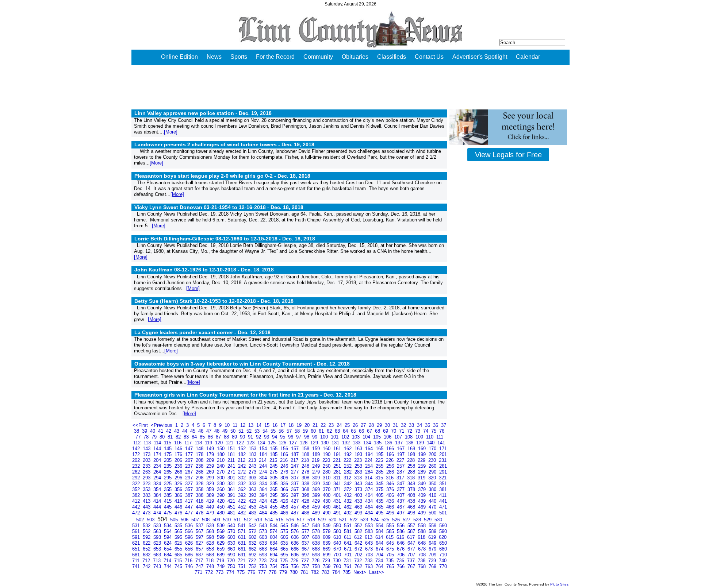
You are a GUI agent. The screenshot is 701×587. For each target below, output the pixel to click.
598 (210, 537)
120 (219, 442)
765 (390, 566)
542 (253, 525)
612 (358, 537)
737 (411, 560)
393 (253, 495)
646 (401, 543)
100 (324, 437)
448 (200, 507)
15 (267, 425)
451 (232, 507)
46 (201, 431)
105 (377, 437)
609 (327, 537)
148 (200, 448)
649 (433, 543)
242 (242, 466)
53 (257, 431)
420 (221, 501)
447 (189, 507)
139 (420, 442)
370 (327, 489)
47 (209, 431)
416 (179, 501)
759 (327, 566)
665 (285, 549)
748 (210, 566)
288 (412, 472)
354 (157, 489)
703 (369, 554)
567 (200, 531)
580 (337, 531)
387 (189, 495)
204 (157, 460)
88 (227, 437)
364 (263, 489)
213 (252, 460)
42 (169, 431)
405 (380, 495)
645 (390, 543)
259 (422, 466)
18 (291, 425)
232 (136, 466)
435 (380, 501)
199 (422, 454)
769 (433, 566)
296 (179, 477)
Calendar (528, 57)
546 (295, 525)
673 (369, 549)
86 (211, 437)
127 (293, 442)
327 (189, 483)
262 (136, 472)
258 (412, 466)
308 (306, 477)
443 (147, 507)
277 (295, 472)
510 (227, 519)
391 (232, 495)
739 (432, 560)
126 (283, 442)
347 (401, 483)
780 (294, 572)
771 (199, 572)
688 (210, 554)
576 (295, 531)
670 (337, 549)
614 (379, 537)
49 (225, 431)
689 (221, 554)
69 (386, 431)
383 (147, 495)
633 (263, 543)
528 (417, 519)
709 (433, 554)
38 (137, 431)
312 (348, 477)
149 (210, 448)
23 (332, 425)
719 (221, 560)
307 (295, 477)
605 (285, 537)
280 (327, 472)
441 (443, 501)
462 (348, 507)
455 (274, 507)
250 (327, 466)
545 (285, 525)
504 (163, 519)
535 (179, 525)
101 (335, 437)
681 (136, 554)
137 (399, 442)
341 (337, 483)
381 (443, 489)
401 (337, 495)
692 (253, 554)
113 (147, 442)
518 (312, 519)
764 (380, 566)
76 (441, 431)
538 (210, 525)
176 (179, 454)
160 (327, 448)
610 (337, 537)
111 (439, 437)
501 (443, 512)
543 (263, 525)
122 (240, 442)
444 (157, 507)
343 (359, 483)
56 (282, 431)
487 (295, 512)
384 (157, 495)
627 (200, 543)
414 (157, 501)
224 (369, 460)
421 (232, 501)
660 (232, 549)
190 (327, 454)
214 (263, 460)
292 (136, 477)
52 (249, 431)
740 (443, 560)
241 (232, 466)
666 (295, 549)
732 (358, 560)
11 (236, 425)
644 (380, 543)
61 (322, 431)
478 (200, 512)
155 (274, 448)
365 (274, 489)
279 (316, 472)
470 (433, 507)
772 (209, 572)
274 (263, 472)
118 (199, 442)
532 (147, 525)
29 (380, 425)
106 (388, 437)
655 (179, 549)
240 (221, 466)
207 (189, 460)
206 (179, 460)
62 (330, 431)
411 (443, 495)
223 (358, 460)
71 (402, 431)
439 (422, 501)
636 (295, 543)
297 (189, 477)
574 (274, 531)
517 (301, 519)
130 (325, 442)
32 (404, 425)
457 (295, 507)
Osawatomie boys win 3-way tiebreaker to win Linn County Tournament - (242, 364)
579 (327, 531)
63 (338, 431)
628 (210, 543)
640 (337, 543)
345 (380, 483)
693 (263, 554)
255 (380, 466)
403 (359, 495)
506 (185, 519)
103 (356, 437)
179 (210, 454)
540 (232, 525)
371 (337, 489)
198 (412, 454)
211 (231, 460)
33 (412, 425)
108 (409, 437)
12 (243, 425)
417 (189, 501)
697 (306, 554)
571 (242, 531)
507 (195, 519)
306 (285, 477)
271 (232, 472)
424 (263, 501)
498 (412, 512)
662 (253, 549)
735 (390, 560)
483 (253, 512)
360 (221, 489)
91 (251, 437)
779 (283, 572)
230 (432, 460)
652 (147, 549)
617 (411, 537)
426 (285, 501)
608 (316, 537)
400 (327, 495)
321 (443, 477)
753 (263, 566)
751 (242, 566)
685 (179, 554)
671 (348, 549)
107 (398, 437)
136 (389, 442)
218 (305, 460)
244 (263, 466)
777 (262, 572)
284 (369, 472)
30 (388, 425)
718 (210, 560)
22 (324, 425)
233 (147, 466)
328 (200, 483)
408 (412, 495)
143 (147, 448)
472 (136, 512)
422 (242, 501)
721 (242, 560)
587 (412, 531)
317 (401, 477)
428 (306, 501)
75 (434, 431)
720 (231, 560)
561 (136, 531)
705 (390, 554)
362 (242, 489)
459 (316, 507)
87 (219, 437)
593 (157, 537)
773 (220, 572)
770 (443, 566)
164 (369, 448)
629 (221, 543)
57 (290, 431)
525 (386, 519)
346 (390, 483)
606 (295, 537)
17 (283, 425)
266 (179, 472)
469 (422, 507)
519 (322, 519)
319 (422, 477)
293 (147, 477)
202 (136, 460)
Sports (238, 57)
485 (274, 512)
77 (138, 437)
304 (263, 477)
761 (348, 566)
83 (187, 437)
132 (346, 442)
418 (200, 501)
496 (390, 512)
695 (285, 554)
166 (390, 448)
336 (285, 483)
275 (274, 472)
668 (316, 549)
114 (158, 442)
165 (380, 448)
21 (316, 425)
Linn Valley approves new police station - (203, 113)
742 (147, 566)
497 (401, 512)
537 (200, 525)
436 (390, 501)
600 (232, 537)
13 (251, 425)
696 (295, 554)
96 (291, 437)
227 (401, 460)
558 (422, 525)
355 (168, 489)
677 (412, 549)
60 (314, 431)
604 (274, 537)
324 (157, 483)
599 (221, 537)
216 (284, 460)
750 (232, 566)
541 (242, 525)
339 (316, 483)
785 (347, 572)
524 (375, 519)
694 (274, 554)
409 (422, 495)
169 (422, 448)
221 (337, 460)
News (214, 57)
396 (285, 495)
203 (147, 460)
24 (340, 425)
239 (210, 466)
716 (189, 560)
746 (189, 566)
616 (401, 537)
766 (401, 566)
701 (348, 554)
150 (221, 448)
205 (168, 460)
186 (285, 454)
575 (285, 531)
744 (168, 566)
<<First (141, 425)
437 (401, 501)
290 (433, 472)
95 (283, 437)
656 (189, 549)
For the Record (275, 57)
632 (253, 543)
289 (422, 472)
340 (327, 483)
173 (147, 454)
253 (359, 466)
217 (295, 460)
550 (337, 525)
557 (412, 525)
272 (242, 472)
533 (157, 525)
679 (433, 549)
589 (433, 531)
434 (369, 501)
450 (221, 507)
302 (242, 477)
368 (306, 489)
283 (359, 472)
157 (295, 448)
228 (411, 460)
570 (232, 531)
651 (136, 549)
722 (252, 560)
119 (209, 442)
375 (380, 489)
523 (364, 519)
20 (307, 425)
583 (369, 531)
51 (241, 431)
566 (189, 531)
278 (306, 472)
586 (401, 531)
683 (157, 554)
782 (315, 572)
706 (401, 554)
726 (295, 560)
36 (436, 425)
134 (367, 442)
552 (359, 525)
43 (177, 431)
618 (422, 537)
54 (266, 431)
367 (295, 489)
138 (410, 442)
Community (318, 57)
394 (263, 495)
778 (273, 572)
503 (151, 519)
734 (379, 560)
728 (316, 560)
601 (242, 537)
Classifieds (391, 57)
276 (285, 472)
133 (357, 442)
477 (189, 512)
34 (420, 425)
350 (433, 483)
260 (433, 466)
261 (443, 466)
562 (147, 531)
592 (147, 537)
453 (253, 507)
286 (390, 472)
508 (206, 519)
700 (337, 554)
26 (356, 425)
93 (267, 437)
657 (200, 549)
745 (179, 566)
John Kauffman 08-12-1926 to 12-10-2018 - (204, 270)
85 (203, 437)
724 (274, 560)
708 (422, 554)
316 (390, 477)
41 (161, 431)
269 (210, 472)
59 (306, 431)
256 (390, 466)
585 (390, 531)
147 (189, 448)
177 (189, 454)
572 (253, 531)
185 (274, 454)
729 (327, 560)
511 (238, 519)
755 (285, 566)
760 (337, 566)
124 (262, 442)
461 (337, 507)
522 (354, 519)
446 (179, 507)
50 (233, 431)
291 (443, 472)
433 (359, 501)
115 (168, 442)
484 (263, 512)
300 (221, 477)
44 (185, 431)
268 (200, 472)
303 (253, 477)
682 (147, 554)
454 (263, 507)
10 (228, 425)
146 (179, 448)
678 (422, 549)
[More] (170, 132)
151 (232, 448)
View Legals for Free (508, 155)
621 (136, 543)
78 (146, 437)
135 (378, 442)
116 (178, 442)
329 (210, 483)
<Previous (162, 425)
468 (412, 507)
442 (136, 507)
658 (210, 549)
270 (221, 472)
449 (210, 507)
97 (299, 437)
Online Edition (179, 57)
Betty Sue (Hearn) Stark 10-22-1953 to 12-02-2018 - (214, 301)
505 (174, 519)
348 (412, 483)
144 (157, 448)
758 (316, 566)
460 (327, 507)
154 (263, 448)
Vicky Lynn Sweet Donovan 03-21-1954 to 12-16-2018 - (218, 207)
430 (327, 501)
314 (369, 477)
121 (230, 442)
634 (274, 543)
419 (210, 501)
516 (290, 519)
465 (380, 507)
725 (284, 560)
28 (372, 425)
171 (443, 448)
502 (140, 519)
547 (306, 525)
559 (433, 525)
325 (168, 483)
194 (369, 454)
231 (443, 460)
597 (200, 537)
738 (422, 560)
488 (306, 512)
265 (168, 472)
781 (305, 572)
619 (432, 537)
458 (306, 507)
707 (412, 554)
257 (401, 466)
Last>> (376, 572)
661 (242, 549)
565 (179, 531)
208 (200, 460)
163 (359, 448)
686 (189, 554)
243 (253, 466)
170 (433, 448)
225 (379, 460)
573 (263, 531)
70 (394, 431)
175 (168, 454)
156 (285, 448)
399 (316, 495)
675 (390, 549)
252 (348, 466)
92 (259, 437)
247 (295, 466)
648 (422, 543)
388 (200, 495)
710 (443, 554)
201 (443, 454)
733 (369, 560)
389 (210, 495)
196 (390, 454)
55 (274, 431)
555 (390, 525)
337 (295, 483)
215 (274, 460)
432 (348, 501)
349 (422, 483)
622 (147, 543)
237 (189, 466)
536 (189, 525)
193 (359, 454)
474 (157, 512)
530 (438, 519)
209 (210, 460)
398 (306, 495)
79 (155, 437)
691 (242, 554)
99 (315, 437)
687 (200, 554)
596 (189, 537)
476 (179, 512)
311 (337, 477)
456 (285, 507)
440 (433, 501)
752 (253, 566)
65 (354, 431)
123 (251, 442)
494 (369, 512)
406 (390, 495)
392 (242, 495)
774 (230, 572)
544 (274, 525)
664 (274, 549)
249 (316, 466)
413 (147, 501)
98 (307, 437)
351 (443, 483)
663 (263, 549)
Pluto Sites (559, 584)
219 (316, 460)
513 (259, 519)
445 (168, 507)
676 (401, 549)
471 (443, 507)
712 (147, 560)
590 (443, 531)
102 (345, 437)
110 (430, 437)
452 (242, 507)
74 (426, 431)
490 (327, 512)
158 (306, 448)
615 (390, 537)
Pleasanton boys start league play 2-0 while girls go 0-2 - (222, 176)
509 (217, 519)
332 (242, 483)
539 (221, 525)
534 (168, 525)
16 (275, 425)
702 (359, 554)
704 (380, 554)
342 (348, 483)
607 (306, 537)
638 (316, 543)
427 (295, 501)
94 (275, 437)
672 (359, 549)
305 (274, 477)
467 (401, 507)
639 (327, 543)
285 (380, 472)
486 (285, 512)
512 (248, 519)
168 (412, 448)
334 (263, 483)
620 (443, 537)
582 (359, 531)
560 (443, 525)
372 (348, 489)
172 (136, 454)
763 (369, 566)
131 (336, 442)
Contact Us (429, 57)
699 (327, 554)
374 (369, 489)
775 (241, 572)
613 (369, 537)
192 (348, 454)
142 (136, 448)
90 (243, 437)
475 (168, 512)
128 (304, 442)
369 (316, 489)
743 (157, 566)
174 (157, 454)
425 (274, 501)
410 (433, 495)
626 (189, 543)
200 (433, 454)
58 (298, 431)
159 (316, 448)
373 (359, 489)
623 (157, 543)
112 (137, 442)
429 (316, 501)
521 (343, 519)
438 (412, 501)
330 (221, 483)
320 (432, 477)
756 (295, 566)
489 (316, 512)
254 (369, 466)
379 (422, 489)
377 (401, 489)
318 (411, 477)
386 (179, 495)
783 (326, 572)
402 (348, 495)
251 (337, 466)
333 (253, 483)
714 (168, 560)
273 (253, 472)
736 (401, 560)
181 (232, 454)
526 (396, 519)
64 (346, 431)
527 (407, 519)
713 (157, 560)
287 (401, 472)
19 (299, 425)
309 (316, 477)
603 (263, 537)
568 (210, 531)
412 (136, 501)
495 (380, 512)
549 (327, 525)
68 (378, 431)
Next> (360, 572)
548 (316, 525)
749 (221, 566)
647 (412, 543)
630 (232, 543)
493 (359, 512)
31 (396, 425)
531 (136, 525)
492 (348, 512)
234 (157, 466)
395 (274, 495)
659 (221, 549)
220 (327, 460)
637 (306, 543)
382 (136, 495)
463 (359, 507)
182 (242, 454)
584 (380, 531)
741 (136, 566)
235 (168, 466)
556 (401, 525)
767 (412, 566)
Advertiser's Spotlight (479, 57)
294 (157, 477)
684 (168, 554)
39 (145, 431)
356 (179, 489)
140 (431, 442)
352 (136, 489)
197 (401, 454)
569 (221, 531)
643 (369, 543)
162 (348, 448)
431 (337, 501)
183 (253, 454)
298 (200, 477)
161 (337, 448)
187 (295, 454)
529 (428, 519)
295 (168, 477)
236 (179, 466)
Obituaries (355, 57)
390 (221, 495)
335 (274, 483)
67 (370, 431)
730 (337, 560)
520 (333, 519)
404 (369, 495)
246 (285, 466)
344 (369, 483)
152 (242, 448)
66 (362, 431)
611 (348, 537)
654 (168, 549)
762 (359, 566)
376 (390, 489)
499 (422, 512)
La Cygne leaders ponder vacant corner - (202, 332)
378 (412, 489)
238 (200, 466)
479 (210, 512)
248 (306, 466)
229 (422, 460)
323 (147, 483)
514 (269, 519)
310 (327, 477)
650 (443, 543)
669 (327, 549)
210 (221, 460)
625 (179, 543)
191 (337, 454)
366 (285, 489)
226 (390, 460)
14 (259, 425)
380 (433, 489)
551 (348, 525)
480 (221, 512)
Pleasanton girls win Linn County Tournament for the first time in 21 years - (245, 395)
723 (263, 560)
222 (348, 460)
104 (367, 437)
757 (306, 566)
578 (316, 531)
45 (193, 431)
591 (136, 537)
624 (168, 543)
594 (168, 537)
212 (242, 460)
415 (168, 501)
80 (163, 437)
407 (401, 495)
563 (157, 531)
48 (217, 431)
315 (379, 477)
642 (359, 543)
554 (380, 525)
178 (200, 454)
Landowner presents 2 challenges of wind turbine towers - (224, 144)
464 (369, 507)
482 (242, 512)
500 (433, 512)
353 (147, 489)
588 (422, 531)
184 (263, 454)
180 (221, 454)
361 (232, 489)
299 (210, 477)
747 (200, 566)
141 (441, 442)
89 (235, 437)
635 (285, 543)
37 (443, 425)
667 (306, 549)
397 (295, 495)
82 (179, 437)
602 (253, 537)
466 (390, 507)
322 (136, 483)
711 (136, 560)
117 (188, 442)
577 (306, 531)
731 (348, 560)
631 (242, 543)
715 (178, 560)
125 (272, 442)
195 (380, 454)
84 (195, 437)
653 (157, 549)
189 (316, 454)
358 (200, 489)
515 (280, 519)
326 (179, 483)
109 (420, 437)
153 (253, 448)
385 (168, 495)
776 (252, 572)
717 (199, 560)
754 (274, 566)
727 (305, 560)
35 (428, 425)
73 (418, 431)
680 (443, 549)
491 (337, 512)
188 (306, 454)
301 (232, 477)
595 (179, 537)
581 (348, 531)
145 (168, 448)
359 (210, 489)
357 (189, 489)
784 (336, 572)
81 (171, 437)
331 (232, 483)
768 (422, 566)
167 (401, 448)
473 (147, 512)
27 (364, 425)
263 (147, 472)
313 (358, 477)
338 (306, 483)
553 (369, 525)
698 (316, 554)
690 (232, 554)
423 (253, 501)
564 (168, 531)
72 (410, 431)
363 (253, 489)
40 (153, 431)
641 (348, 543)
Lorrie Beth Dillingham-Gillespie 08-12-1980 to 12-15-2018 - (224, 239)
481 (232, 512)
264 (157, 472)
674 (380, 549)
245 (274, 466)
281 (337, 472)
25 (348, 425)
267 (189, 472)
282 (348, 472)
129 (314, 442)
